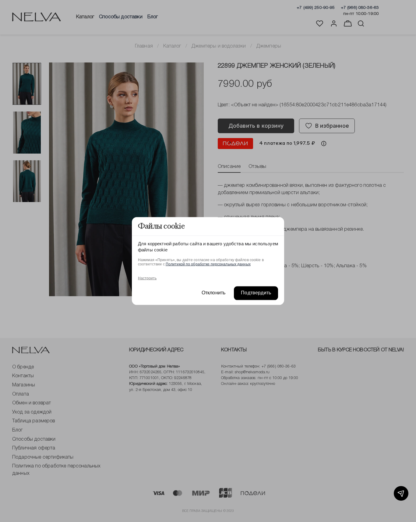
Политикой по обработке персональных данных (208, 264)
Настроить (147, 278)
